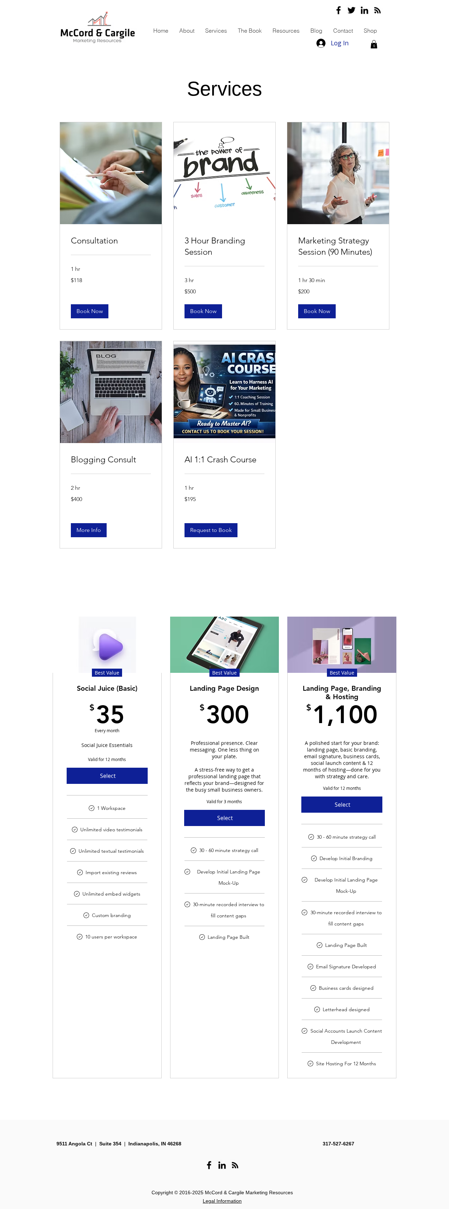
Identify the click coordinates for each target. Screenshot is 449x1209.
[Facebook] (338, 10)
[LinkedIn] (364, 10)
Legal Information (222, 1201)
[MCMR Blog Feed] (377, 10)
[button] (373, 44)
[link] (111, 240)
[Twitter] (351, 10)
